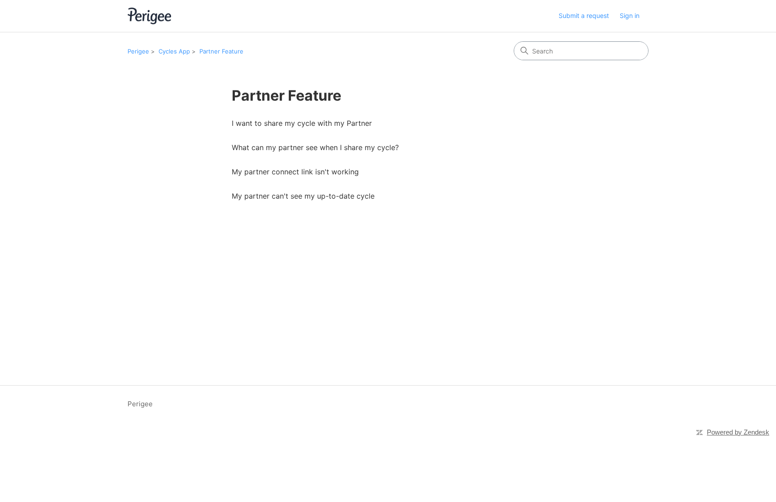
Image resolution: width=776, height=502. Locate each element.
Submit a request (584, 15)
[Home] (149, 16)
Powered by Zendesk (738, 432)
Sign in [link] (629, 15)
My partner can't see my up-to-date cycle (303, 195)
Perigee (138, 51)
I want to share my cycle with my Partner (302, 123)
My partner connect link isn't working (295, 171)
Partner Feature (221, 51)
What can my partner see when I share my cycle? (315, 147)
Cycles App (174, 51)
